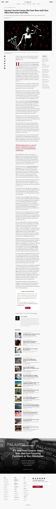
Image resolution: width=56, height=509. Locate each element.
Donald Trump (29, 3)
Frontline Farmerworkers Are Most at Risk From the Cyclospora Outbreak (31, 390)
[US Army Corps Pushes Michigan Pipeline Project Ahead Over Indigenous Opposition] (18, 406)
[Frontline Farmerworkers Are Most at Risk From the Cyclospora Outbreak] (18, 391)
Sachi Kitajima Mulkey (26, 364)
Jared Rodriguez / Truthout (8, 53)
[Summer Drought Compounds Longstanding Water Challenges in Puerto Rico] (18, 369)
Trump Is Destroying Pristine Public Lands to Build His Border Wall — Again (31, 383)
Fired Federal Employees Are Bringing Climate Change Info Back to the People (46, 71)
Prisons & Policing (6, 492)
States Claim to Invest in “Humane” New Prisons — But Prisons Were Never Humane (45, 61)
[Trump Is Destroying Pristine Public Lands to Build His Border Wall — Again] (18, 384)
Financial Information (26, 490)
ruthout (10, 17)
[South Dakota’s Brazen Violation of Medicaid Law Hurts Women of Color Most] (18, 335)
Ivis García (25, 372)
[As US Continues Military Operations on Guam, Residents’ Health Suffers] (18, 399)
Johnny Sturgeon (26, 416)
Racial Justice (27, 347)
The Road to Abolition (15, 489)
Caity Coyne (25, 431)
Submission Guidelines (25, 488)
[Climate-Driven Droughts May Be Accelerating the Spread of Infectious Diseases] (18, 361)
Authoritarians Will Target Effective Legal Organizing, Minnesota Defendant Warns (46, 87)
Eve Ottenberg (7, 17)
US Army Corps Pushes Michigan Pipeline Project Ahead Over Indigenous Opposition (31, 405)
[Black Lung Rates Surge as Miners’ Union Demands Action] (18, 428)
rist (29, 364)
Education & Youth (6, 482)
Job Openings (25, 498)
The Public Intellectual (15, 491)
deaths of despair (35, 246)
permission (35, 313)
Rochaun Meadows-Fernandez (27, 352)
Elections (23, 3)
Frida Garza (25, 394)
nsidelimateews (30, 416)
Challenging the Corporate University (16, 497)
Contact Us (25, 500)
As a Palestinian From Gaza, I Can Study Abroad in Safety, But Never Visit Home (46, 66)
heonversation (28, 372)
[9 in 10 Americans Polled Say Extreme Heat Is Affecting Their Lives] (18, 421)
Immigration (5, 487)
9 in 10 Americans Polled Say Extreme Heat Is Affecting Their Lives (31, 420)
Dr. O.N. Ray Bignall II (31, 345)
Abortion (38, 3)
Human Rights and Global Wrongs (16, 487)
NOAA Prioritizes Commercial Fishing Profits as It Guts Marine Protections (30, 413)
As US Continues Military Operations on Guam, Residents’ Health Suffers (30, 398)
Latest (2, 2)
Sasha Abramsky (26, 379)
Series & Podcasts (6, 499)
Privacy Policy (25, 492)
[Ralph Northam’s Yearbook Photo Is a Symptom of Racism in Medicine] (18, 343)
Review (5, 7)
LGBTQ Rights (5, 489)
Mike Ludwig (25, 386)
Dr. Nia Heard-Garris (26, 345)
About (7, 2)
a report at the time (24, 205)
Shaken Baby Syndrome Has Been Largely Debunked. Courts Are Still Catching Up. (46, 76)
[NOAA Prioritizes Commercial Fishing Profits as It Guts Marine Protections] (18, 414)
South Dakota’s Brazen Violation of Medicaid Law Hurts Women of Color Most (31, 334)
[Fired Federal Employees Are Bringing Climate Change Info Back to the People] (18, 377)
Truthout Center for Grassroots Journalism (26, 496)
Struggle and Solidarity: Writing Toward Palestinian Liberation (16, 480)
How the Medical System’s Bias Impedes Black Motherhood (30, 349)
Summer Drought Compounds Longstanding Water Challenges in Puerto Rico (31, 368)
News (23, 381)
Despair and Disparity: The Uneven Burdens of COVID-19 (16, 483)
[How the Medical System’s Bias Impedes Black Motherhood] (18, 350)
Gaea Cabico (25, 401)
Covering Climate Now (16, 499)
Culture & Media (6, 479)
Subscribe (25, 486)
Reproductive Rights (28, 332)
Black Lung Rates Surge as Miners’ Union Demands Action (31, 427)
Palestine (34, 3)
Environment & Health (11, 7)
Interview (24, 388)
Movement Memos (16, 493)
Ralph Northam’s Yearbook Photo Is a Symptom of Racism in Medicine (30, 342)
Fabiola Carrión (25, 337)
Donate (51, 2)
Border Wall (19, 3)
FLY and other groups (34, 101)
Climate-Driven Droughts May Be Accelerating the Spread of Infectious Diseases (30, 360)
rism (27, 401)
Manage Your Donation (25, 483)
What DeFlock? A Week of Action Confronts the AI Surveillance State (45, 82)
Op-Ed (24, 332)
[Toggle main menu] (54, 2)
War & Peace (5, 497)
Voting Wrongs (16, 495)
